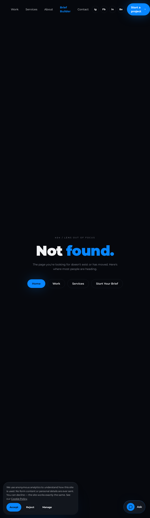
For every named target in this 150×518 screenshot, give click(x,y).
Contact (83, 9)
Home (36, 283)
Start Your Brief (107, 283)
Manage (47, 507)
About (48, 9)
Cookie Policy (19, 498)
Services (31, 9)
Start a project (136, 9)
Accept (14, 507)
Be (121, 9)
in (112, 9)
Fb (104, 9)
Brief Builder (65, 9)
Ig (95, 9)
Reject (30, 507)
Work (15, 9)
